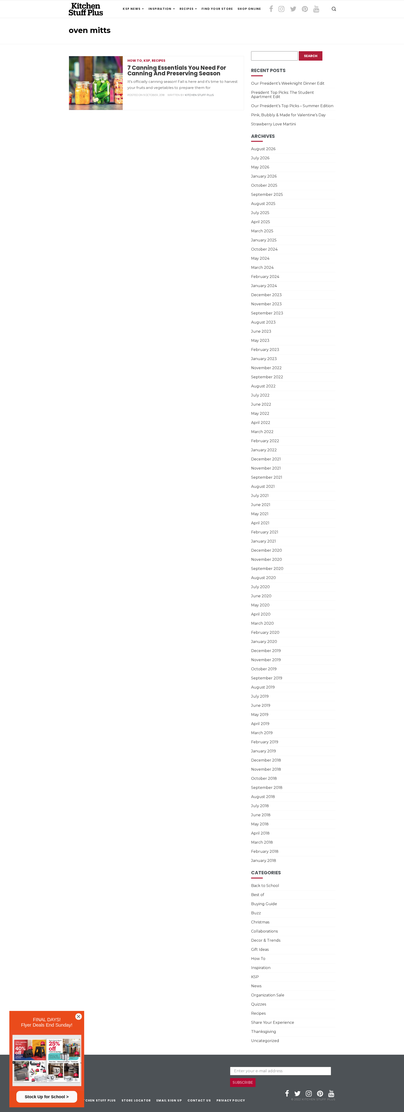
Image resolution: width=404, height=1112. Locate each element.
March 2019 (262, 733)
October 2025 (264, 185)
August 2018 (263, 797)
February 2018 (264, 851)
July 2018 (260, 806)
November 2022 (266, 368)
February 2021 (264, 532)
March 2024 (262, 267)
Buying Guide (264, 904)
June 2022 (261, 404)
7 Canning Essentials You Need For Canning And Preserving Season (176, 70)
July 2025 (260, 213)
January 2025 (264, 240)
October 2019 (264, 669)
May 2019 (259, 714)
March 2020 (262, 623)
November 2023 (266, 304)
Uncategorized (265, 1041)
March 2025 (262, 231)
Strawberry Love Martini (273, 124)
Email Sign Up (169, 1100)
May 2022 (260, 413)
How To (134, 60)
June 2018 (261, 815)
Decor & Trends (265, 940)
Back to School (265, 885)
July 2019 (260, 696)
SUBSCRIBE (243, 1082)
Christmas (260, 922)
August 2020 (263, 578)
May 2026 (260, 167)
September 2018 (266, 787)
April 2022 (260, 422)
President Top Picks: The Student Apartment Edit (282, 94)
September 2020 (267, 568)
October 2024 (264, 249)
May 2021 (259, 514)
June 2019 (260, 705)
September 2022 (267, 377)
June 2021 (260, 505)
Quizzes (258, 1004)
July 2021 (260, 495)
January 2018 (263, 860)
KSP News (132, 9)
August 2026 (263, 149)
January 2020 (264, 641)
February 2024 (265, 276)
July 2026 (260, 158)
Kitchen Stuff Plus (199, 95)
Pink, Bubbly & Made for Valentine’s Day (288, 115)
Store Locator (136, 1100)
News (256, 986)
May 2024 (260, 258)
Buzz (256, 913)
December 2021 (266, 459)
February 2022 (265, 441)
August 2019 (263, 687)
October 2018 (264, 778)
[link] (46, 1060)
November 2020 (266, 559)
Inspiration (160, 9)
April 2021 (260, 523)
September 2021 (266, 477)
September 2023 (267, 313)
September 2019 (266, 678)
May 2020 (260, 605)
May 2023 (260, 340)
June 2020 (261, 596)
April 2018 (260, 833)
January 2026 (264, 176)
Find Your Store (217, 9)
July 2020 (260, 587)
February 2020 (265, 632)
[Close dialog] (78, 1016)
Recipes (187, 9)
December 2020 (266, 550)
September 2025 (267, 194)
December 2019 (266, 651)
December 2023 (266, 295)
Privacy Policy (230, 1100)
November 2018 (266, 769)
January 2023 (264, 359)
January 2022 (264, 450)
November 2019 (266, 660)
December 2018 (266, 760)
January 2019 (263, 751)
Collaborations (264, 931)
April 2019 (260, 724)
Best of (257, 895)
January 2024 (264, 286)
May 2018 (260, 824)
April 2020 (261, 614)
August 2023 (263, 322)
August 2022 (263, 386)
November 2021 (266, 468)
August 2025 (263, 203)
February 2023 (265, 349)
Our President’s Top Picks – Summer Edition (292, 106)
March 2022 (262, 432)
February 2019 (264, 742)
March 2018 (262, 842)
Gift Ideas (260, 949)
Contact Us (199, 1100)
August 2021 (263, 486)
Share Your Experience (272, 1022)
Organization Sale (267, 995)
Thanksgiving (263, 1031)
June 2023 (261, 331)
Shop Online (249, 9)
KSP (147, 60)
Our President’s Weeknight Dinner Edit (288, 83)
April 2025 (260, 222)
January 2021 (263, 541)
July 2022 (260, 395)
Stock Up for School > (47, 1096)
